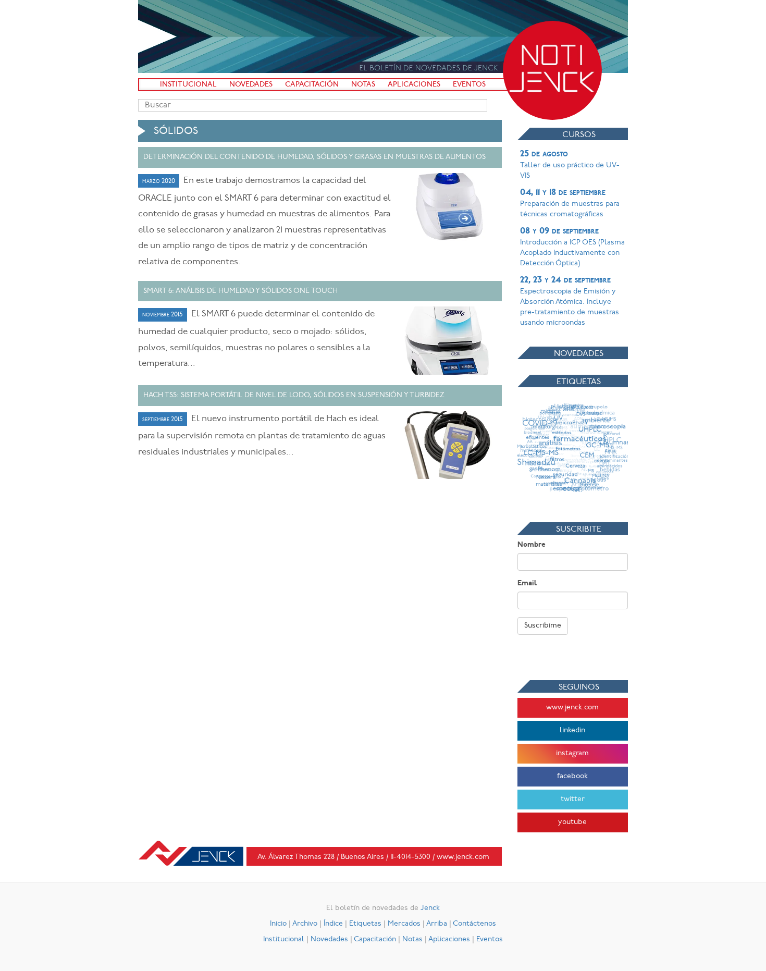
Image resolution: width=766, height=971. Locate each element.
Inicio (278, 924)
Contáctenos (474, 924)
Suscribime (542, 626)
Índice (333, 924)
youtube (572, 822)
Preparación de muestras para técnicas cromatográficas (570, 203)
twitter (573, 799)
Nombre (531, 545)
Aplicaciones (414, 85)
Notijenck (552, 70)
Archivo (304, 924)
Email (527, 583)
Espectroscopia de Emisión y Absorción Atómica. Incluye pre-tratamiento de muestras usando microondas (569, 301)
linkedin (572, 730)
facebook (572, 776)
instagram (572, 753)
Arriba (436, 924)
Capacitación (312, 85)
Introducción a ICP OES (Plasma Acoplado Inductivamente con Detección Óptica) (572, 247)
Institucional (188, 85)
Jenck (430, 908)
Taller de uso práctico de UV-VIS (570, 165)
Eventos (469, 85)
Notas (363, 85)
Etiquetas (365, 924)
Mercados (404, 924)
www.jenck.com (572, 707)
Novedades (251, 85)
